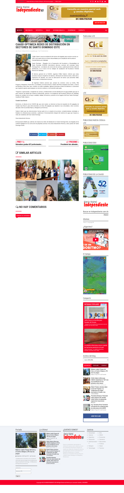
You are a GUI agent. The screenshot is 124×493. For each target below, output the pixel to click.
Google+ (52, 134)
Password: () (19, 471)
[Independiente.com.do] (73, 440)
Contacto (82, 30)
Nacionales (29, 30)
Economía (102, 437)
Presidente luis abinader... (70, 144)
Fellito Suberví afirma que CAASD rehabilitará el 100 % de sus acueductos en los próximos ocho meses (99, 380)
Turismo (101, 448)
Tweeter (43, 134)
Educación (92, 439)
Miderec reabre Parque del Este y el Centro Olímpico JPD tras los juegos (35, 1)
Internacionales (58, 30)
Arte (100, 433)
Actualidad (92, 433)
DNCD (101, 435)
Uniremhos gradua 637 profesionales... (29, 144)
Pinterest (61, 134)
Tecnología (92, 448)
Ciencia (91, 435)
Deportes (39, 30)
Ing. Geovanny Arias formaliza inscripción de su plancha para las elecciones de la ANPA (99, 406)
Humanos (102, 439)
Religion (91, 446)
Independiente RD (51, 482)
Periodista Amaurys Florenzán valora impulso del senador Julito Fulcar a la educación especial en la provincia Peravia (99, 399)
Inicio (20, 30)
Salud (48, 30)
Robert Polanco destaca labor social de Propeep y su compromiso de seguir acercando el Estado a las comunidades (99, 390)
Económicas (71, 30)
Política (101, 444)
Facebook (34, 134)
